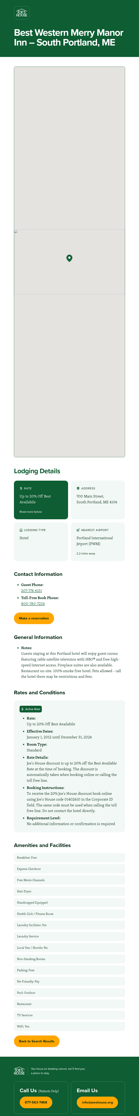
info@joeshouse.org (97, 1102)
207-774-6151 (31, 590)
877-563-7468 (36, 1102)
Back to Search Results (36, 1041)
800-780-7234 (33, 603)
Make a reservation (34, 618)
